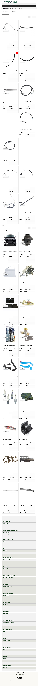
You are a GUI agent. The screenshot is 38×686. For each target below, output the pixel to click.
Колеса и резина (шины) (7, 665)
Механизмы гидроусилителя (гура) (9, 575)
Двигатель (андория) (6, 640)
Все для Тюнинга (6, 543)
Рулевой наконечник (6, 602)
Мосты (4, 638)
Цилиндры (5, 550)
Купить (6, 62)
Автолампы (5, 667)
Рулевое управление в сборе (8, 557)
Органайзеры (5, 516)
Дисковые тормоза (6, 525)
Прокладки (5, 656)
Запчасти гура (5, 570)
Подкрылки (5, 633)
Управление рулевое (6, 552)
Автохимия (5, 669)
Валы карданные (6, 611)
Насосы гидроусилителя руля (8, 577)
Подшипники (5, 658)
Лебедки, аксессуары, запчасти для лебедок (10, 530)
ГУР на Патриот (5, 566)
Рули (4, 588)
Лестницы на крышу (6, 521)
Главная (5, 8)
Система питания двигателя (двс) (8, 620)
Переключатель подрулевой (8, 593)
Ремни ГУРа (5, 561)
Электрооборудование (7, 647)
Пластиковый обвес (6, 534)
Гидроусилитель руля (6, 559)
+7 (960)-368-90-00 (19, 678)
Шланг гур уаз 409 (14, 11)
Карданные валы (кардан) (7, 586)
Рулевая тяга (5, 597)
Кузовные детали (6, 651)
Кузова (4, 649)
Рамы (4, 631)
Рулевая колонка (6, 595)
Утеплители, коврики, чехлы (8, 539)
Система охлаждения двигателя (8, 622)
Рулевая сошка (5, 604)
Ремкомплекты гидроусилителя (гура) (9, 579)
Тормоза (4, 606)
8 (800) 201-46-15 (20, 672)
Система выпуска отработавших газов (9, 624)
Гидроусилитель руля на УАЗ (15, 8)
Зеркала (4, 548)
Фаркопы (4, 541)
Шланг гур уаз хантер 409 (6, 11)
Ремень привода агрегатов (7, 629)
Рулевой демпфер (6, 584)
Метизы (4, 660)
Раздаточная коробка (6, 615)
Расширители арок (6, 532)
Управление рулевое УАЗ (8, 8)
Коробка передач (6, 613)
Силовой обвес (5, 523)
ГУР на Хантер (5, 568)
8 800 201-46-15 (19, 677)
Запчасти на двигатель (7, 642)
